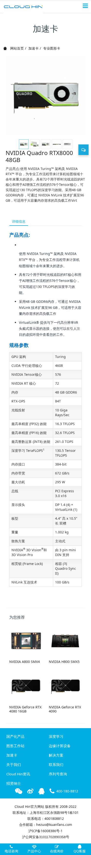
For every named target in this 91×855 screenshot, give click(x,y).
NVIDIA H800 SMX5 (64, 661)
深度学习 (56, 736)
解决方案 (56, 755)
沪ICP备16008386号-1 (45, 831)
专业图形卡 (51, 48)
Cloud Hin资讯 (18, 773)
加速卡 (33, 48)
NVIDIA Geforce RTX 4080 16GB (25, 709)
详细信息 (18, 221)
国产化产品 (15, 736)
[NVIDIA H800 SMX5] (65, 640)
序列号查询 (58, 773)
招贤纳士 (13, 783)
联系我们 (56, 764)
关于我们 (13, 764)
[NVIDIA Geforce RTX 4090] (65, 686)
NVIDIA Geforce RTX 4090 (65, 709)
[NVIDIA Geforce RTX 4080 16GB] (25, 686)
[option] (45, 95)
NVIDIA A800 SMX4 (24, 661)
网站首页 (16, 48)
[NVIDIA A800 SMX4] (25, 640)
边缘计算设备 (60, 745)
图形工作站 (15, 745)
